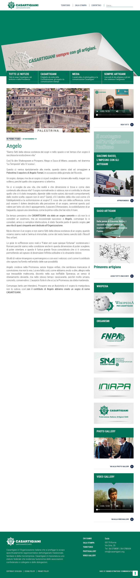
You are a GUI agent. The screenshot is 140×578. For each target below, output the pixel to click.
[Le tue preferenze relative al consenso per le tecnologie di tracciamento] (135, 573)
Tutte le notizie (20, 76)
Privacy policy (43, 571)
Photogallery (89, 551)
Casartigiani (52, 77)
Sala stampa (81, 5)
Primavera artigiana (107, 267)
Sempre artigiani (117, 76)
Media (85, 76)
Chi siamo (87, 538)
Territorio (65, 5)
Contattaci (96, 5)
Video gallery (89, 555)
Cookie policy (30, 571)
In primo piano (13, 139)
